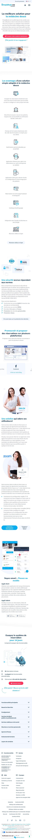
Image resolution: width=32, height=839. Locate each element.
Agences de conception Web (23, 797)
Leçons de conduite (7, 741)
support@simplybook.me (11, 828)
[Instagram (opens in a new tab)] (24, 820)
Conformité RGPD (19, 802)
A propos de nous (20, 780)
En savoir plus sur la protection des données (16, 319)
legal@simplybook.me (9, 829)
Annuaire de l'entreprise (22, 765)
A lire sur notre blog (16, 372)
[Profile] (25, 5)
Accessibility (26, 814)
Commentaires (19, 778)
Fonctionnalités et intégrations (5, 759)
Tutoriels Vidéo (5, 785)
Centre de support (6, 778)
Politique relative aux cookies (16, 809)
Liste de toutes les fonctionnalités (5, 756)
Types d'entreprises (21, 761)
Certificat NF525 (16, 816)
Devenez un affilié (20, 795)
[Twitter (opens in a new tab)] (12, 820)
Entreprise (18, 758)
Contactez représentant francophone (9, 528)
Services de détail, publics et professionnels (8, 717)
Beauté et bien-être (7, 707)
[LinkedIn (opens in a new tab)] (16, 820)
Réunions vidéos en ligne (16, 242)
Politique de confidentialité (16, 804)
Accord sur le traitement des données (16, 807)
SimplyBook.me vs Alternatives (5, 770)
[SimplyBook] (8, 5)
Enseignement (5, 712)
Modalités (10, 802)
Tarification (19, 756)
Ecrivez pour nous (20, 792)
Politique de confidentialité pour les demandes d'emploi (16, 811)
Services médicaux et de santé (10, 722)
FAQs (2, 783)
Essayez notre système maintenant (17, 36)
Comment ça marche (6, 780)
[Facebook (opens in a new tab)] (7, 820)
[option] (16, 352)
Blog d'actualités (20, 790)
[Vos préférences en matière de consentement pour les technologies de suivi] (29, 836)
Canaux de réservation (7, 762)
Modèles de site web (6, 764)
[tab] (16, 369)
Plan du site (4, 788)
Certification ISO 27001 (15, 814)
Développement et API (21, 763)
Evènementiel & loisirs (8, 737)
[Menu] (29, 5)
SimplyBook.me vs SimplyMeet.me (5, 767)
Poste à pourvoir (20, 788)
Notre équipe (19, 783)
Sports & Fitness (6, 732)
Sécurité (5, 814)
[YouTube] (20, 820)
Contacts (18, 785)
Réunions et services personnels (10, 727)
